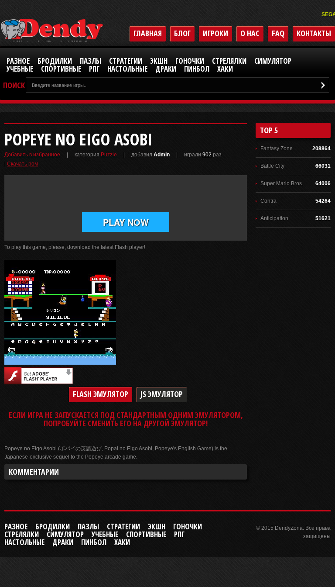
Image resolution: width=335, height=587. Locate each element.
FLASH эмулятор (100, 394)
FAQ (278, 33)
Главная (147, 33)
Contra (268, 201)
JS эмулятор (161, 394)
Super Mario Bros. (281, 183)
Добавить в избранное (32, 155)
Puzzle (109, 155)
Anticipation (274, 218)
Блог (182, 33)
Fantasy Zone (276, 148)
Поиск (14, 85)
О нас (250, 33)
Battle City (272, 166)
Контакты (314, 33)
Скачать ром (22, 164)
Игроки (215, 33)
